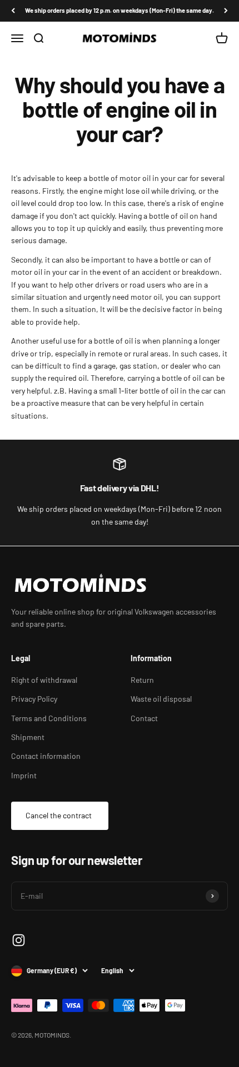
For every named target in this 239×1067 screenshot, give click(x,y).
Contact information (46, 756)
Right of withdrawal (44, 680)
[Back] (13, 11)
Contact (144, 718)
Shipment (27, 737)
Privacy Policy (34, 698)
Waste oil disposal (161, 698)
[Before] (226, 11)
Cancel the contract (59, 815)
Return (142, 680)
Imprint (24, 775)
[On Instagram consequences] (18, 940)
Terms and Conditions (49, 718)
